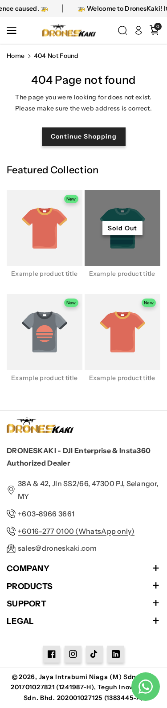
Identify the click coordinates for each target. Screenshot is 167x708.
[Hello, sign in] (138, 30)
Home (15, 56)
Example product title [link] (44, 274)
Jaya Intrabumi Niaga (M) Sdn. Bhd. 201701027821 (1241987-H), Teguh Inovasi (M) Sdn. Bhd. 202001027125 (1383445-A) (83, 687)
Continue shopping (84, 136)
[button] (14, 30)
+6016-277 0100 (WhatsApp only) (76, 531)
